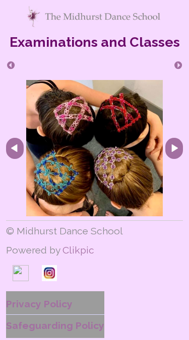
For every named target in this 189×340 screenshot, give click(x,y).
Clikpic (78, 250)
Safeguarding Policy (55, 325)
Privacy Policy (39, 303)
